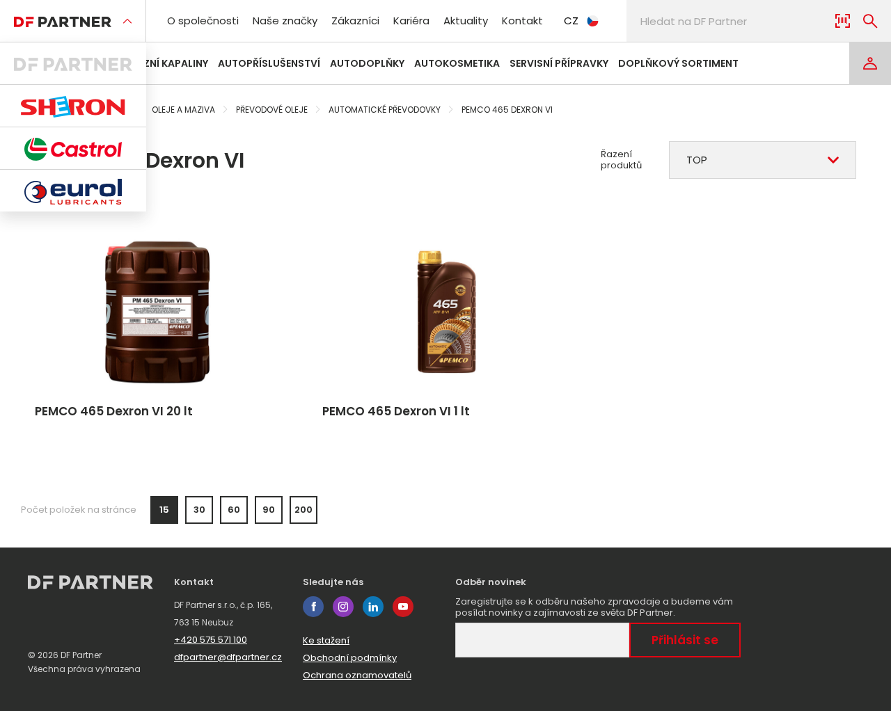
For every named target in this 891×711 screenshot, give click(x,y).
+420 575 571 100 (210, 639)
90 (268, 509)
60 (234, 509)
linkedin (373, 606)
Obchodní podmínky (350, 657)
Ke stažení (326, 640)
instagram (343, 606)
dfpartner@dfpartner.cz (228, 657)
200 (303, 509)
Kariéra (411, 20)
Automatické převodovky (385, 109)
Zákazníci (355, 20)
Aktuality (465, 20)
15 (164, 509)
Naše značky (285, 20)
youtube (403, 606)
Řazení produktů (621, 160)
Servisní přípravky (559, 63)
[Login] (870, 63)
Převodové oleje (272, 109)
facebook (313, 606)
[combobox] (762, 160)
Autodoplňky (367, 63)
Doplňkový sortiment (678, 63)
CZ (571, 20)
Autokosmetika (457, 63)
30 (199, 509)
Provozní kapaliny (157, 63)
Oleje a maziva (183, 109)
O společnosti (203, 20)
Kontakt (522, 20)
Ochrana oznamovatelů (357, 675)
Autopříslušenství (269, 63)
